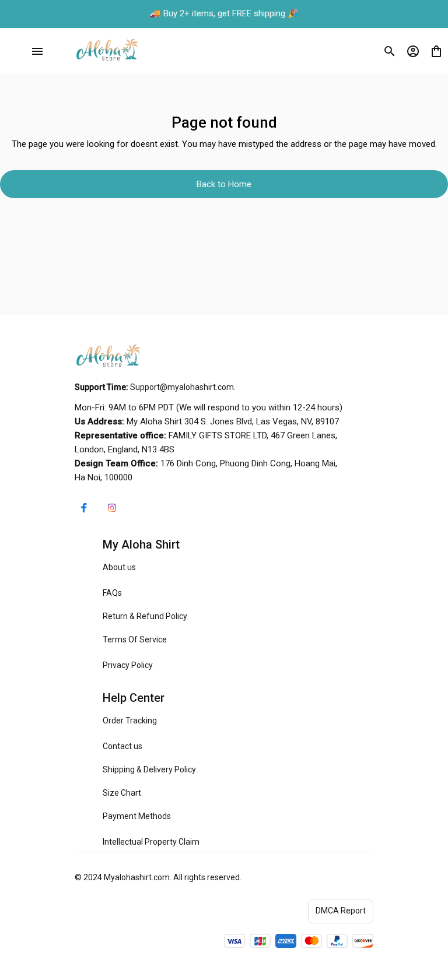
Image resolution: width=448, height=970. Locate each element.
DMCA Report (341, 910)
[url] (182, 387)
